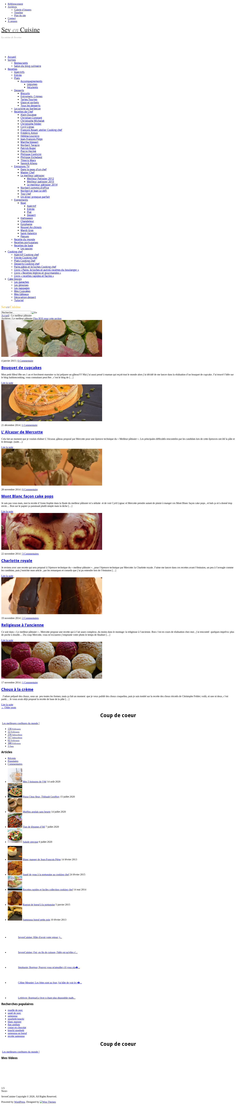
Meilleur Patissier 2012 (40, 178)
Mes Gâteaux (21, 294)
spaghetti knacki (16, 1018)
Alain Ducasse (28, 114)
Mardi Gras (27, 230)
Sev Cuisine (20, 29)
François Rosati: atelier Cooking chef (41, 129)
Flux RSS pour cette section (47, 318)
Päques (25, 236)
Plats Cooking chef (24, 260)
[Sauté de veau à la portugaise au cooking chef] (15, 874)
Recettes (12, 69)
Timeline (18, 12)
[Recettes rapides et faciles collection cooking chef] (15, 889)
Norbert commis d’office (35, 187)
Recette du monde (24, 239)
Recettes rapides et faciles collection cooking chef (48, 889)
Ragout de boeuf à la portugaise (39, 904)
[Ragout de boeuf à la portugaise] (15, 904)
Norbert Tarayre (30, 145)
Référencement (15, 4)
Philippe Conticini (31, 154)
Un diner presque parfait (35, 196)
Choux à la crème (17, 689)
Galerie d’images (22, 9)
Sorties (12, 59)
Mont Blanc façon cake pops (27, 496)
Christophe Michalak (32, 120)
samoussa (12, 1016)
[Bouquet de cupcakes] (51, 356)
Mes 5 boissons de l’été (34, 781)
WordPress (19, 1102)
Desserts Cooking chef (26, 263)
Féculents (32, 87)
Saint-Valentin (29, 233)
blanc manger (14, 1021)
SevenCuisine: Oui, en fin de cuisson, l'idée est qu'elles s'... (48, 952)
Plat (29, 212)
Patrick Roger (28, 148)
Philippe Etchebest (31, 157)
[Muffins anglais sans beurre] (15, 811)
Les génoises (21, 285)
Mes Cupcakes (22, 291)
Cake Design (15, 279)
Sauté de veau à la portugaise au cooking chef (46, 874)
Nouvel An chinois (31, 227)
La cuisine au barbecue (27, 108)
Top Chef (26, 193)
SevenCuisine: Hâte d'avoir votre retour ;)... (40, 937)
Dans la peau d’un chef (34, 169)
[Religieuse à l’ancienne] (51, 613)
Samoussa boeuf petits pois (36, 919)
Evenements (21, 199)
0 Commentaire (25, 360)
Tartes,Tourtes (29, 99)
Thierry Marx (28, 160)
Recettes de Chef (23, 111)
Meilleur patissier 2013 (40, 181)
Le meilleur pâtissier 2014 (42, 184)
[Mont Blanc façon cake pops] (51, 484)
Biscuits (25, 93)
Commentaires (15, 764)
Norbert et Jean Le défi (34, 190)
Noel (23, 203)
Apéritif (31, 206)
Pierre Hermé (28, 151)
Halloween (27, 218)
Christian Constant (31, 117)
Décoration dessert (25, 297)
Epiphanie (26, 224)
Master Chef (28, 172)
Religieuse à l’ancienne (22, 625)
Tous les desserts (30, 105)
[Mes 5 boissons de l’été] (15, 781)
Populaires (13, 761)
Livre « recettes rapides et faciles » (34, 276)
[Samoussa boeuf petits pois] (15, 919)
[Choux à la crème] (51, 677)
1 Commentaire (29, 425)
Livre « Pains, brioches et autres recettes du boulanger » (46, 269)
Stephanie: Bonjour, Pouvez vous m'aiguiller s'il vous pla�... (49, 967)
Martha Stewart (29, 142)
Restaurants (21, 63)
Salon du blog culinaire (27, 66)
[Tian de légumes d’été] (15, 826)
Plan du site (20, 15)
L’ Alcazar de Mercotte (22, 432)
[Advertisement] (59, 45)
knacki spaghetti (16, 1030)
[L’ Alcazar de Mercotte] (51, 420)
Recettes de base (23, 245)
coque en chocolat (17, 1027)
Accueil (12, 56)
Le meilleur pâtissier (32, 175)
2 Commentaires (30, 618)
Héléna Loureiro (30, 136)
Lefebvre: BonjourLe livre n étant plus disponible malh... (46, 997)
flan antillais (14, 1024)
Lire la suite (7, 382)
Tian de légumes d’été (34, 826)
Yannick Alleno (29, 163)
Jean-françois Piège (32, 139)
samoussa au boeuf (17, 1033)
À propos (12, 21)
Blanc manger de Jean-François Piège (42, 859)
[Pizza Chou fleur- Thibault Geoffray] (15, 796)
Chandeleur (27, 221)
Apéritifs (19, 72)
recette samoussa (16, 1036)
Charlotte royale (16, 560)
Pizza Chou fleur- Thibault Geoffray (41, 796)
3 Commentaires (30, 553)
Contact (12, 18)
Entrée (18, 75)
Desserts (19, 90)
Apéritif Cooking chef (26, 254)
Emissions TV (21, 166)
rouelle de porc (15, 1010)
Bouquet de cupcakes (21, 367)
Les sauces (26, 248)
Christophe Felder (31, 123)
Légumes (32, 84)
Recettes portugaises (26, 242)
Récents (12, 758)
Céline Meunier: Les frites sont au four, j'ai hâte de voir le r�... (50, 982)
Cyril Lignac (27, 126)
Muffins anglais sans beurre (37, 811)
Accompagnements (31, 81)
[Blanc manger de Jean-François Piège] (15, 859)
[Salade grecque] (15, 841)
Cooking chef (15, 251)
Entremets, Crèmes (31, 96)
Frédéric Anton (29, 133)
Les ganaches (21, 282)
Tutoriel (19, 300)
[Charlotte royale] (51, 549)
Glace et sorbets (30, 102)
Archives (12, 6)
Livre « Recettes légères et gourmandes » (37, 272)
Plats (17, 78)
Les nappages (22, 288)
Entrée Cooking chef (25, 257)
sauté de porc (14, 1013)
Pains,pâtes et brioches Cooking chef (35, 266)
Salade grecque (30, 841)
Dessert (31, 215)
